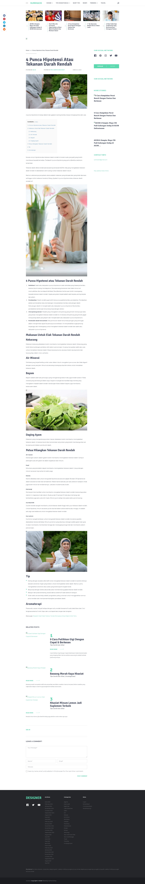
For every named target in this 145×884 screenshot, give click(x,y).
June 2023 (47, 819)
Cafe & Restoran (68, 808)
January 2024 (48, 806)
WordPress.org (87, 808)
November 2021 (49, 854)
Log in (84, 802)
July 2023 (47, 817)
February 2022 (49, 847)
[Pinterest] (100, 55)
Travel (103, 3)
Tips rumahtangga (62, 3)
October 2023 (49, 810)
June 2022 (47, 839)
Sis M (34, 69)
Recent (112, 66)
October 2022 (48, 830)
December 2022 (49, 826)
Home (27, 50)
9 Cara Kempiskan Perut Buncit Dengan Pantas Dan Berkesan (105, 115)
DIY (65, 812)
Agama (66, 802)
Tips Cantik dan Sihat (57, 69)
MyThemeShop (52, 880)
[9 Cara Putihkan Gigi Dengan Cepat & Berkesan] (36, 643)
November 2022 (49, 828)
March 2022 (48, 845)
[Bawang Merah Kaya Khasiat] (36, 672)
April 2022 (47, 843)
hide (36, 121)
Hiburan (66, 815)
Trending (93, 3)
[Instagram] (105, 55)
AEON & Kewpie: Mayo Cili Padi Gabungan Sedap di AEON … (104, 143)
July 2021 (47, 863)
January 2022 (48, 850)
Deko (65, 810)
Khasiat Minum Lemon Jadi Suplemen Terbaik (66, 704)
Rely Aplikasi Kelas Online (101, 171)
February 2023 (49, 821)
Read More (53, 649)
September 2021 (49, 858)
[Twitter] (111, 55)
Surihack (36, 3)
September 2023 (49, 812)
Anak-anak (67, 804)
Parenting (66, 823)
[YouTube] (116, 55)
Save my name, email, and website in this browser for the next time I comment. (55, 771)
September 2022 (49, 832)
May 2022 (47, 841)
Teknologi (66, 832)
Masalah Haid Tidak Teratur (41, 616)
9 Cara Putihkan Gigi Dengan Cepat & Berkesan (67, 641)
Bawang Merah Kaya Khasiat (67, 673)
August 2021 (48, 860)
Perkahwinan (67, 826)
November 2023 (49, 808)
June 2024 (47, 802)
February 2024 (49, 804)
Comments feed (87, 806)
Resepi (85, 3)
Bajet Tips (76, 3)
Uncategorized (70, 676)
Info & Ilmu (66, 817)
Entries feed (86, 804)
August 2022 (48, 834)
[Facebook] (95, 55)
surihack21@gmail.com (100, 160)
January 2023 (48, 823)
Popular (100, 66)
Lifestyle (66, 821)
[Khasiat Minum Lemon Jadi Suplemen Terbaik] (36, 702)
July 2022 (47, 836)
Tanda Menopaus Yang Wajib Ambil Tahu (64, 616)
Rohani (49, 3)
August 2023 (48, 815)
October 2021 (48, 856)
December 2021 (49, 852)
